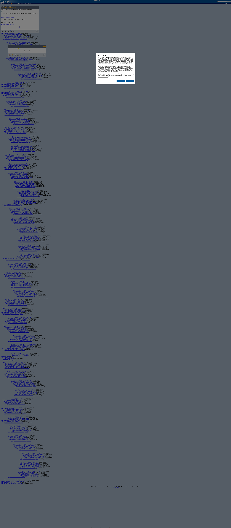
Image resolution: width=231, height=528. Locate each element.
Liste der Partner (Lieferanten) (103, 77)
